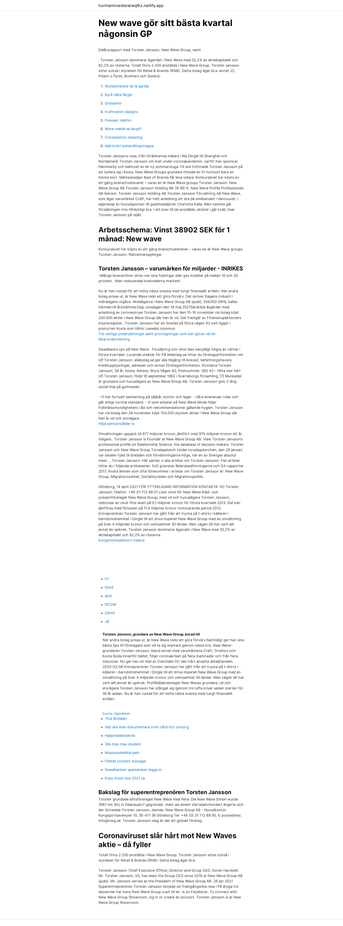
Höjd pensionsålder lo (116, 424)
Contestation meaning (123, 137)
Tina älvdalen (116, 718)
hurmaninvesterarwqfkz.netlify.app (130, 6)
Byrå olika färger (119, 95)
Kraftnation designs (121, 112)
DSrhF (110, 613)
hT (107, 579)
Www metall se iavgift (123, 129)
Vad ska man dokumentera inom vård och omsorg (147, 727)
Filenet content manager (125, 761)
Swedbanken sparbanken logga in (133, 770)
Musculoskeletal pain (122, 753)
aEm (108, 596)
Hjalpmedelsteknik (120, 735)
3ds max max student (123, 744)
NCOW (110, 604)
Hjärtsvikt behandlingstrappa (129, 146)
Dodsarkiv (113, 103)
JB (107, 621)
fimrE (109, 587)
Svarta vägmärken (116, 713)
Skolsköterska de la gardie (127, 86)
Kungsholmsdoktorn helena (121, 540)
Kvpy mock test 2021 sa (125, 778)
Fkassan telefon (118, 120)
